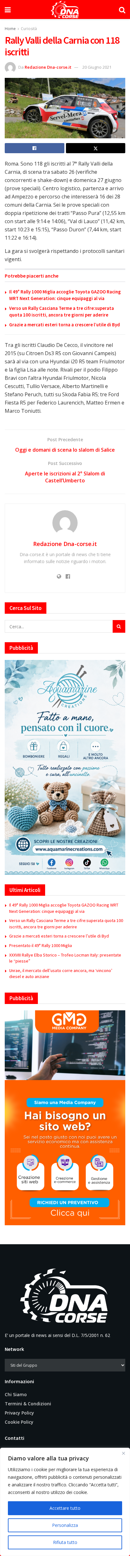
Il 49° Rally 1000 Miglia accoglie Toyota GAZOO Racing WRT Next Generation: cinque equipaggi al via (63, 908)
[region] (65, 1502)
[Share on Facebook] (34, 148)
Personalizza (65, 1525)
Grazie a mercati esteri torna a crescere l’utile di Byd (64, 325)
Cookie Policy (19, 1422)
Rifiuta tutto (65, 1542)
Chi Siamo (16, 1394)
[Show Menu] (8, 9)
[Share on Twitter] (96, 148)
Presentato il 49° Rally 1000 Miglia (40, 945)
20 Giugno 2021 (96, 67)
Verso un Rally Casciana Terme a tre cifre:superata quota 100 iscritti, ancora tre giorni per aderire (66, 924)
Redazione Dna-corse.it (48, 67)
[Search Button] (122, 9)
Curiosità (29, 28)
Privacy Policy (19, 1413)
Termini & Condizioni (28, 1404)
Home (10, 28)
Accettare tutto (65, 1508)
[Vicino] (123, 1453)
